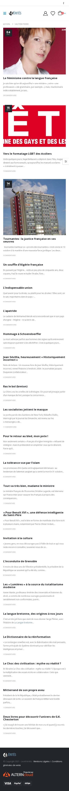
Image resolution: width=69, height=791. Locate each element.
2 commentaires (9, 400)
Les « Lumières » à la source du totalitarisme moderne (33, 585)
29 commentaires (9, 95)
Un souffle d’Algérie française (23, 264)
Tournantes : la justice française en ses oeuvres (29, 240)
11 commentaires (9, 427)
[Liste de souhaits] (52, 13)
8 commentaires (9, 529)
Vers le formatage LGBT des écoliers (27, 153)
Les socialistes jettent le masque (25, 409)
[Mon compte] (45, 13)
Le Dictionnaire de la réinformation (27, 637)
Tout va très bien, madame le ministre (28, 486)
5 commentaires (9, 255)
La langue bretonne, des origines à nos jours (33, 613)
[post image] (34, 51)
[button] (5, 13)
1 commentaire (9, 348)
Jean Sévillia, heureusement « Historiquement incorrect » (34, 358)
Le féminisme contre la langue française (30, 78)
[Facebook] (63, 3)
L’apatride (10, 311)
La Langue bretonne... (24, 622)
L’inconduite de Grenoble (20, 561)
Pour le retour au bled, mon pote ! (25, 436)
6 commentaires (9, 477)
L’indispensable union (17, 287)
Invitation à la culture (17, 538)
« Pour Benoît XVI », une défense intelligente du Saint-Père (33, 514)
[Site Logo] (14, 13)
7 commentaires (9, 171)
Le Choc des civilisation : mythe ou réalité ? (32, 663)
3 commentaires (9, 654)
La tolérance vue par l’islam (21, 463)
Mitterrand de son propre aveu (23, 690)
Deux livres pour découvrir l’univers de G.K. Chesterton (31, 718)
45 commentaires (9, 325)
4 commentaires (9, 279)
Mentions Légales (42, 761)
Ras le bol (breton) (15, 386)
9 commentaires (9, 302)
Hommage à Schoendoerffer (22, 334)
